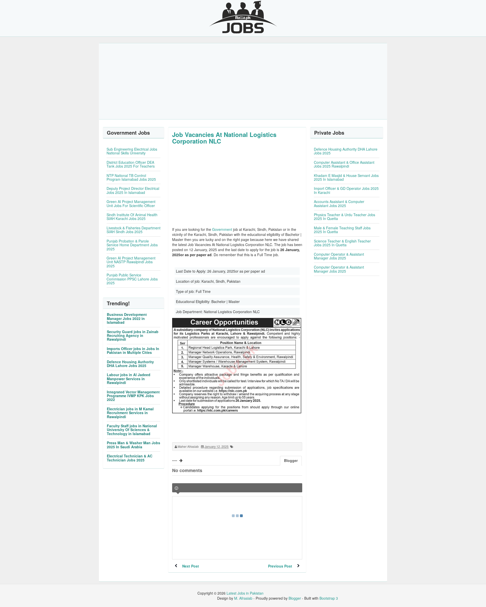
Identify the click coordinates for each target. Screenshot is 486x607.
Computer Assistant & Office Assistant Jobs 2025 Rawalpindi (344, 164)
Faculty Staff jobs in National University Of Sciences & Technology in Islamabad (132, 429)
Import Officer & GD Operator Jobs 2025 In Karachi (346, 190)
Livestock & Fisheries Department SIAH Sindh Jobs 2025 (133, 229)
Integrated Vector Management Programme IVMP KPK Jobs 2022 (133, 395)
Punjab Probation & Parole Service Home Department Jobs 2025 (132, 244)
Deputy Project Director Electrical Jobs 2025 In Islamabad (133, 190)
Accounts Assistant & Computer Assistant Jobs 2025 (339, 203)
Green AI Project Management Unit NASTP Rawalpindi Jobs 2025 (131, 261)
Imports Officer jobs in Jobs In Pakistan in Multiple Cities (133, 350)
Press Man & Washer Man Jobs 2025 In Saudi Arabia (133, 444)
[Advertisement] (243, 81)
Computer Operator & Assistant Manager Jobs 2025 (339, 256)
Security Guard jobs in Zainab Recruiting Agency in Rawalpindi (132, 335)
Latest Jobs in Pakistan (245, 593)
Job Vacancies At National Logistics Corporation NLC (224, 137)
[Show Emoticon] (176, 488)
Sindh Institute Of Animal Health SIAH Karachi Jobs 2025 (132, 216)
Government (222, 229)
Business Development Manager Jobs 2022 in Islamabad (127, 318)
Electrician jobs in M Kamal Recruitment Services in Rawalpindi (130, 412)
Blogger (295, 598)
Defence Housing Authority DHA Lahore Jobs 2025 (130, 363)
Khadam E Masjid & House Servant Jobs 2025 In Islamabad (346, 177)
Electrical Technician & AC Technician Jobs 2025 (129, 457)
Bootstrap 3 (328, 598)
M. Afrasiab (243, 598)
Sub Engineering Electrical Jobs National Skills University (132, 151)
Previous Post (280, 566)
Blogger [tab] (291, 460)
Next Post (190, 566)
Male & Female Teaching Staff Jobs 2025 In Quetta (342, 229)
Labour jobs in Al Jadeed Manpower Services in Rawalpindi (128, 378)
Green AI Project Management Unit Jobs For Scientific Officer (131, 203)
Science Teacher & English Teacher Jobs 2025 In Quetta (342, 242)
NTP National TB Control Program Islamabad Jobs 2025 (131, 177)
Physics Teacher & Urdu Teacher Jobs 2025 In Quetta (344, 216)
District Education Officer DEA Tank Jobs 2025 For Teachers (131, 164)
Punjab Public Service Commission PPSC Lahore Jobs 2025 (132, 278)
